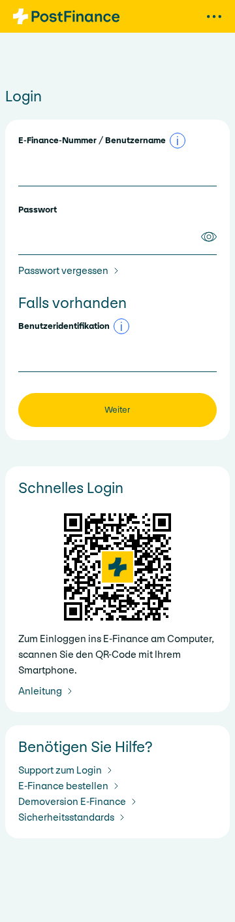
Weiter (117, 409)
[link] (71, 271)
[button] (177, 140)
